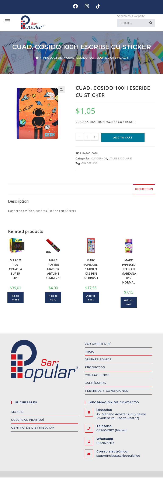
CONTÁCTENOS (97, 375)
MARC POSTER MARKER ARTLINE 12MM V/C (53, 269)
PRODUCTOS (95, 367)
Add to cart (122, 137)
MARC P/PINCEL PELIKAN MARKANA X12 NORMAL (128, 271)
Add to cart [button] (53, 297)
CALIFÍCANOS (95, 383)
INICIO (90, 351)
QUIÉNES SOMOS (98, 359)
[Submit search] (151, 23)
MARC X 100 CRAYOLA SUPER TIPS (15, 269)
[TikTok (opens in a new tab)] (96, 6)
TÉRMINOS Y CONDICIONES (106, 390)
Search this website (131, 16)
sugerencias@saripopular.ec (118, 456)
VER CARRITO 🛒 (98, 343)
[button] (61, 89)
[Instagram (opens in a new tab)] (86, 6)
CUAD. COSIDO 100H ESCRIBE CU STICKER (97, 57)
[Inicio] (37, 57)
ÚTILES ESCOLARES (120, 158)
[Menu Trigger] (7, 20)
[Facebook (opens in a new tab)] (75, 6)
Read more (15, 297)
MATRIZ (17, 412)
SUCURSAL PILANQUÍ (27, 419)
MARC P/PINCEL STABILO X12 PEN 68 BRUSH (91, 269)
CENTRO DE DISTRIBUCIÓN (33, 427)
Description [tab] (144, 189)
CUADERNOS (99, 158)
